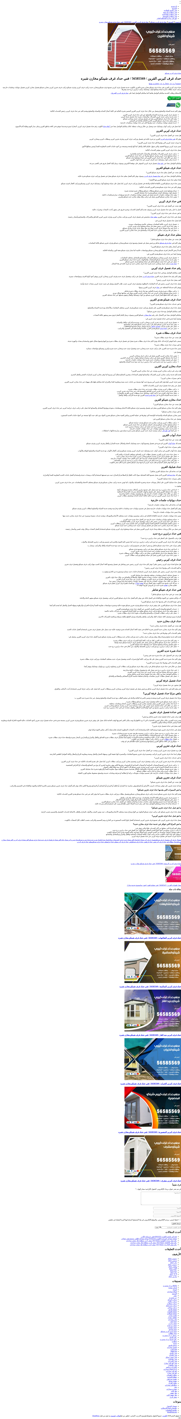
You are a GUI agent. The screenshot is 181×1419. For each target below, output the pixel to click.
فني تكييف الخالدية (170, 10)
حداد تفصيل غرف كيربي (152, 176)
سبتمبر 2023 (172, 1261)
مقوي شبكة (173, 1381)
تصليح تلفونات (172, 1311)
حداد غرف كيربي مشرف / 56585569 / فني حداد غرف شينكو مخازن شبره (151, 1181)
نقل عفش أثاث (172, 1395)
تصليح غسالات (172, 1313)
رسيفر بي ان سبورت (169, 1335)
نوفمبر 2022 (173, 1267)
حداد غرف (163, 328)
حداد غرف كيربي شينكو (173, 73)
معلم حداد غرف (113, 842)
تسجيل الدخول (172, 1406)
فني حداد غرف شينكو (139, 842)
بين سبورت (173, 1298)
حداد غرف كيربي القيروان (119, 93)
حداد (157, 287)
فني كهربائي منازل (170, 1363)
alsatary (178, 84)
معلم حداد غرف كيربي (84, 842)
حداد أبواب (171, 443)
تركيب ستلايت (172, 1303)
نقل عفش (173, 1393)
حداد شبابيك (171, 475)
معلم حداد (153, 217)
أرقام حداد (106, 126)
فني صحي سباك (171, 1357)
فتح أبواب (173, 1349)
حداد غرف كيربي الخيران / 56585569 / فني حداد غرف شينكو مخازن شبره (151, 1084)
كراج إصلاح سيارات (170, 1369)
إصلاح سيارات (172, 1292)
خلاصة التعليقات (171, 1410)
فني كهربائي (166, 431)
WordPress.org (172, 1412)
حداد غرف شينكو (165, 243)
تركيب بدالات (172, 1302)
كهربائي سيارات (171, 1371)
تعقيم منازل (139, 583)
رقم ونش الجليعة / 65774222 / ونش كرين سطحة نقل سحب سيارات (153, 1243)
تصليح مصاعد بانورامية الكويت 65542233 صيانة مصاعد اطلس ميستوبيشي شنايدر (149, 1239)
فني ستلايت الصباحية (169, 14)
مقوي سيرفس (172, 1379)
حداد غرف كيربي (148, 276)
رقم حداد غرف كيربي (163, 842)
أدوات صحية (172, 1288)
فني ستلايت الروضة (170, 12)
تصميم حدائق (155, 326)
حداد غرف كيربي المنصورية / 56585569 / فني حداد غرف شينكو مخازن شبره (149, 1132)
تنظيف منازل (172, 1317)
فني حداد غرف (151, 842)
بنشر (175, 1296)
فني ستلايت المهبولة (170, 16)
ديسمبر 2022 (172, 1265)
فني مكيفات (172, 1365)
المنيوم (174, 1294)
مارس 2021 (173, 1276)
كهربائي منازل (172, 1373)
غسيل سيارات (172, 1347)
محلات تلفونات (172, 1375)
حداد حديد (173, 264)
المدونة (174, 8)
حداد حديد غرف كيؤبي (123, 840)
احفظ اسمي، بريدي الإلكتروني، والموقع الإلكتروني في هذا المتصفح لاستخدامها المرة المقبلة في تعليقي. (143, 1220)
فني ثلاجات (173, 1355)
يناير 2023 (173, 1263)
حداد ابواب (141, 840)
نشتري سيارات (171, 1389)
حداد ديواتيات (112, 840)
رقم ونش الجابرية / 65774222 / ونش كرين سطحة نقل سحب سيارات (153, 1245)
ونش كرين (173, 1397)
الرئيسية (174, 6)
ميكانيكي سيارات (171, 1385)
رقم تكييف (173, 1337)
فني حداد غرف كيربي (168, 139)
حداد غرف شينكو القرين (33, 840)
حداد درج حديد (172, 1325)
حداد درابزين (172, 1323)
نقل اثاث (174, 1391)
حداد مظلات (168, 739)
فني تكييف (173, 1353)
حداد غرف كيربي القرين (17, 840)
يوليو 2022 (173, 1270)
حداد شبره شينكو (84, 840)
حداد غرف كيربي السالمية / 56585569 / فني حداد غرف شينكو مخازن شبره (150, 986)
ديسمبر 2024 (172, 1259)
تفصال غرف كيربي (175, 840)
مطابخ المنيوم (172, 1377)
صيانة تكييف (172, 1345)
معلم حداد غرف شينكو (100, 842)
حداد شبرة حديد (150, 395)
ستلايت (174, 1341)
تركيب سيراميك (171, 1305)
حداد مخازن (148, 315)
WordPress (96, 1416)
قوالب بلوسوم (115, 1416)
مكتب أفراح (173, 1383)
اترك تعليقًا (152, 84)
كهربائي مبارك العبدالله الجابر (167, 18)
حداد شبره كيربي (73, 840)
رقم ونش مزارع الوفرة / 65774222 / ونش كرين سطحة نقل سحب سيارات (151, 1241)
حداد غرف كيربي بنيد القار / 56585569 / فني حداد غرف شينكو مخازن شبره (150, 1035)
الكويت (164, 1416)
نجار (175, 1387)
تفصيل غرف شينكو (162, 840)
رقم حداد (160, 163)
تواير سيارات (172, 1319)
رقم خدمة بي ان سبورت (168, 1339)
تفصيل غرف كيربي (150, 840)
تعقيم (166, 585)
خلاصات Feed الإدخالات (169, 1408)
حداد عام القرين (62, 840)
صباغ (175, 1343)
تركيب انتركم (172, 1300)
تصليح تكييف (172, 1309)
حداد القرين (134, 840)
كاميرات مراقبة (171, 1367)
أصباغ (175, 1290)
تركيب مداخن (172, 1307)
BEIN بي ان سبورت (170, 1286)
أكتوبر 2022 (173, 1269)
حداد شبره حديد (95, 840)
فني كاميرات (172, 1361)
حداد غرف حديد (46, 840)
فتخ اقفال (173, 1351)
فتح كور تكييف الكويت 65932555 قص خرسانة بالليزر (159, 1237)
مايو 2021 (173, 1272)
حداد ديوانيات (172, 1327)
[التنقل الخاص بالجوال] (180, 1)
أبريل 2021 (173, 1274)
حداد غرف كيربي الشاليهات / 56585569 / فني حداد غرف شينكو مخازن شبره (149, 938)
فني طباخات (172, 1359)
